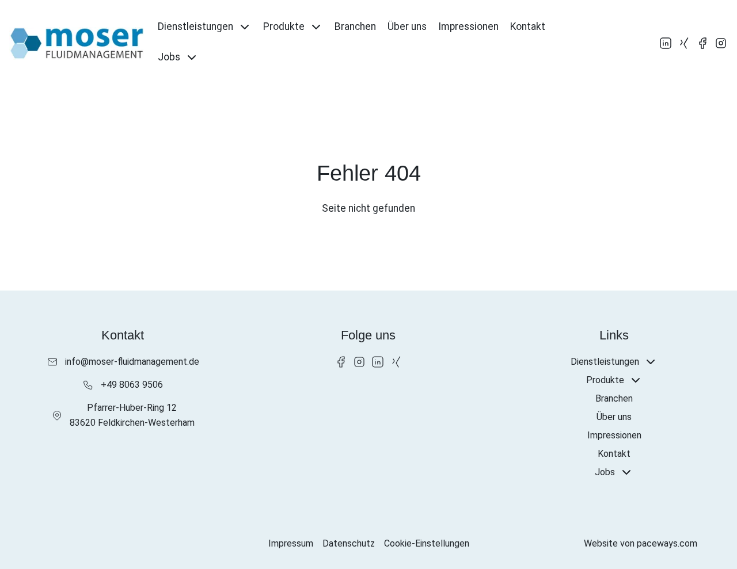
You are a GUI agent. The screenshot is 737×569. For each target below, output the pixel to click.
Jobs (169, 57)
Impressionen (468, 26)
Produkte (284, 26)
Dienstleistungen (195, 26)
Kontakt (527, 26)
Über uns (407, 26)
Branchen (355, 26)
